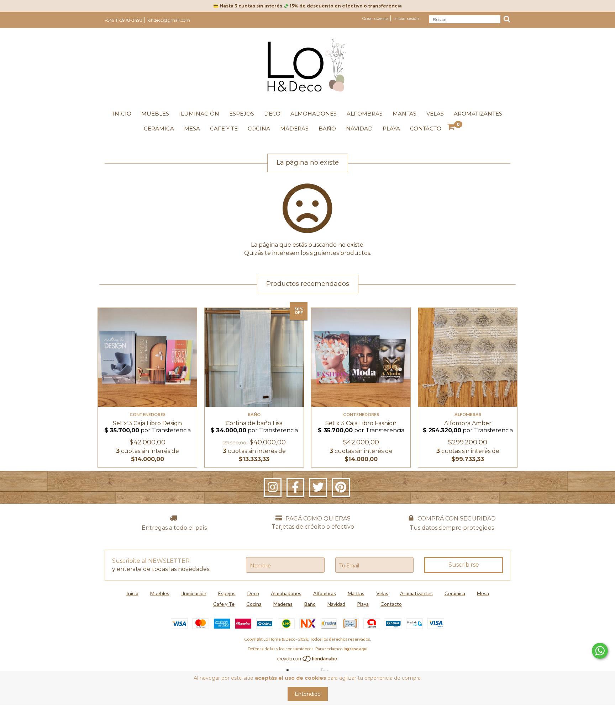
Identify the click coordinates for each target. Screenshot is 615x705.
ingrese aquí (355, 648)
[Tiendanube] (308, 660)
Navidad (359, 128)
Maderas (294, 128)
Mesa (192, 128)
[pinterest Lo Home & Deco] (341, 487)
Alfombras (365, 113)
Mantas (404, 113)
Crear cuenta (375, 18)
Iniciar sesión (406, 18)
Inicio (122, 113)
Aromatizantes (478, 113)
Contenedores (147, 414)
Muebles (155, 113)
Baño (327, 128)
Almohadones (313, 113)
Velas (435, 113)
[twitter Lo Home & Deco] (318, 487)
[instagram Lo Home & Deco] (273, 487)
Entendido (308, 694)
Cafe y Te (224, 128)
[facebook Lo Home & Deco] (295, 487)
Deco (272, 113)
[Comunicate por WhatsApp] (600, 651)
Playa (391, 128)
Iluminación (199, 113)
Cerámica (159, 128)
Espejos (241, 113)
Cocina (259, 128)
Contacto (425, 128)
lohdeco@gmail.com (168, 20)
